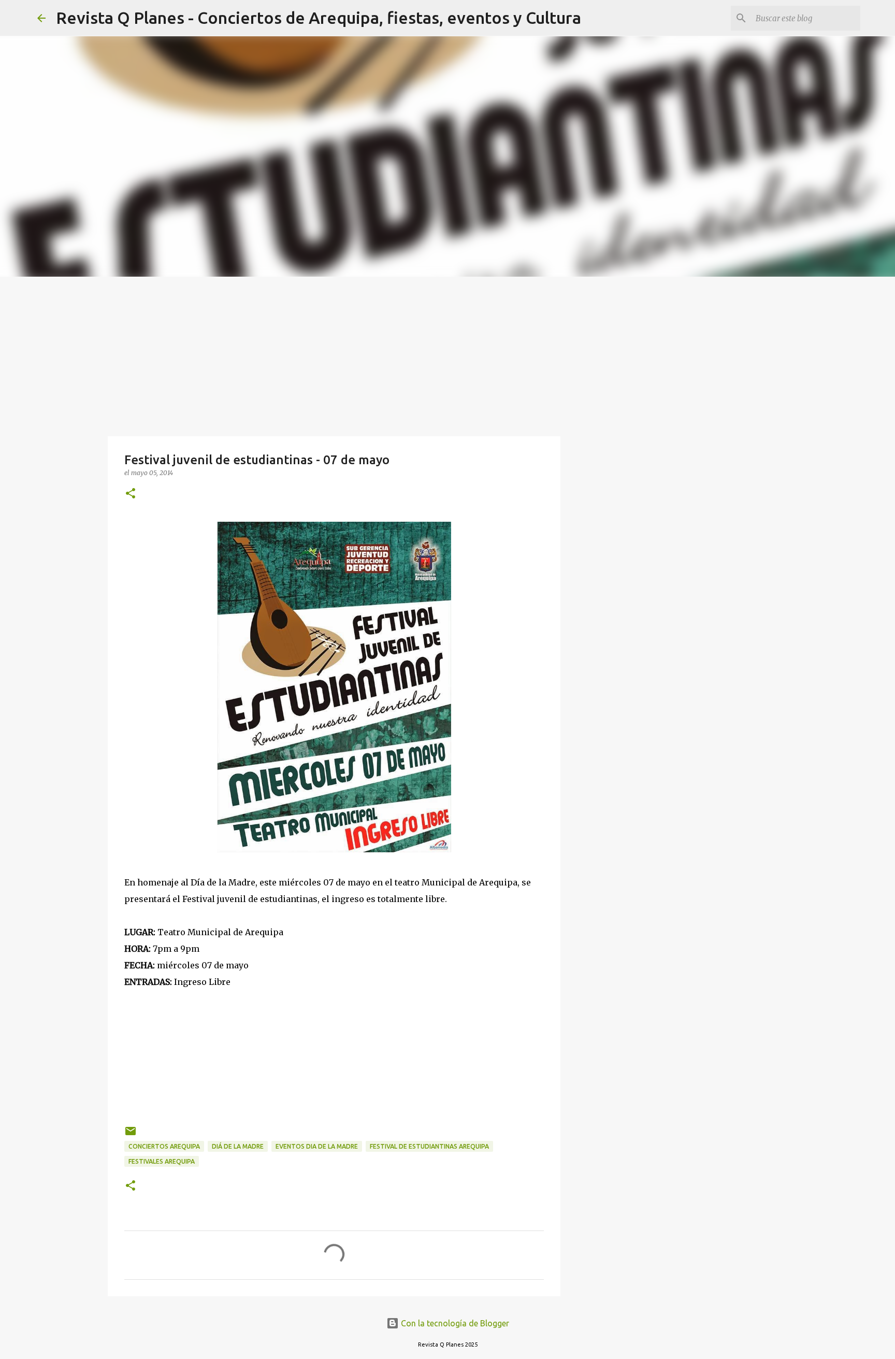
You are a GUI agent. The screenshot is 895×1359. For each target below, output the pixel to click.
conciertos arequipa (164, 1146)
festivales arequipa (161, 1161)
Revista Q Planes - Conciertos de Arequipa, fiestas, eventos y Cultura (318, 17)
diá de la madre (238, 1146)
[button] (130, 494)
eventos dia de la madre (317, 1146)
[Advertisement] (447, 354)
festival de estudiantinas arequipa (429, 1146)
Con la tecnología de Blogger (454, 1323)
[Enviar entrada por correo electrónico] (130, 1135)
